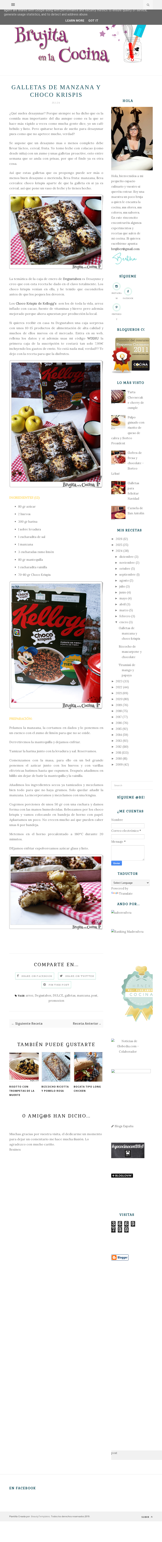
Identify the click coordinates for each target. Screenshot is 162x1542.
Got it (93, 20)
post (94, 995)
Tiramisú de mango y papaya (127, 670)
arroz (29, 995)
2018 (119, 711)
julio (122, 586)
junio (122, 592)
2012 (119, 746)
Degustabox (43, 995)
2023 (119, 681)
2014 (119, 735)
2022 (119, 687)
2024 (119, 551)
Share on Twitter (79, 976)
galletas (70, 995)
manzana (83, 995)
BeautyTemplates (40, 1516)
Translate (126, 893)
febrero (124, 616)
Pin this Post (59, 984)
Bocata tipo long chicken (87, 1089)
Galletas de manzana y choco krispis (129, 633)
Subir (145, 1516)
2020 (119, 699)
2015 (119, 729)
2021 (119, 693)
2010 (119, 758)
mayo (123, 598)
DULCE (58, 995)
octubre (124, 568)
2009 (119, 764)
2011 (118, 752)
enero (123, 622)
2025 (119, 545)
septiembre (127, 574)
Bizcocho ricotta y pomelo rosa (55, 1089)
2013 (119, 741)
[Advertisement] (127, 1349)
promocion (56, 1000)
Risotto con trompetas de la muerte (21, 1091)
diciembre (126, 557)
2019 (119, 705)
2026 (119, 539)
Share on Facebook (37, 976)
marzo (123, 610)
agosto (124, 580)
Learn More (74, 20)
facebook (128, 298)
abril (122, 604)
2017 (119, 717)
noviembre (127, 562)
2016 (119, 723)
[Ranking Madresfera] (127, 931)
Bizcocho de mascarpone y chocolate (130, 652)
